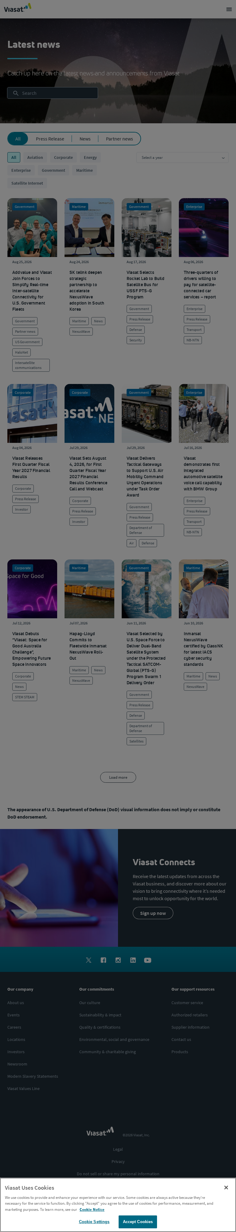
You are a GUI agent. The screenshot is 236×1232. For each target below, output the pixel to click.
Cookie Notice (92, 1209)
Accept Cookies (138, 1221)
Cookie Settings (94, 1221)
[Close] (226, 1187)
